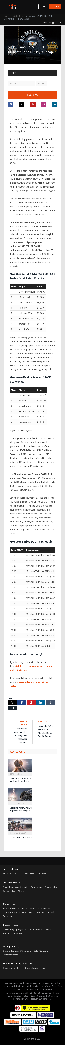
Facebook (37, 929)
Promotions (8, 916)
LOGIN (43, 7)
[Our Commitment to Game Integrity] (20, 826)
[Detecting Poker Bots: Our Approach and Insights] (20, 796)
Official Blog (8, 929)
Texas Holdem (43, 908)
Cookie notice (9, 891)
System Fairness (10, 954)
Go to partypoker (51, 22)
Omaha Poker (26, 912)
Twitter (48, 929)
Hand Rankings (10, 912)
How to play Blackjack (44, 912)
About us (7, 873)
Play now (32, 95)
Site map (42, 873)
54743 (49, 998)
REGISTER (55, 7)
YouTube (7, 933)
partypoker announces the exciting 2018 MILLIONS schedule (20, 735)
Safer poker (36, 887)
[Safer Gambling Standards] (42, 1031)
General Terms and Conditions (17, 950)
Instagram (18, 933)
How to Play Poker (11, 908)
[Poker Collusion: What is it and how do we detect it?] (20, 767)
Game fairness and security (16, 887)
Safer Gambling (41, 950)
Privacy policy (51, 887)
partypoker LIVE (23, 929)
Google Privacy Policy (13, 968)
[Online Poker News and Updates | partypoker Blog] (12, 6)
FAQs (16, 873)
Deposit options (28, 873)
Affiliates (22, 891)
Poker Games (28, 908)
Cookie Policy (51, 986)
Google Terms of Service (36, 968)
